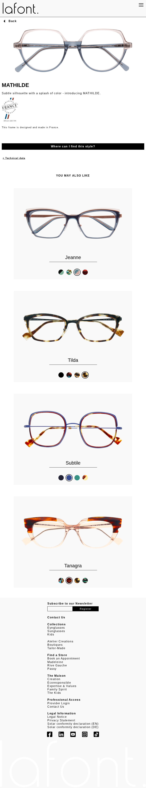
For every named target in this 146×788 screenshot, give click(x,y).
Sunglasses (56, 631)
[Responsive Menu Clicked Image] (141, 5)
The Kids (54, 692)
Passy (52, 668)
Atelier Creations (60, 641)
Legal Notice (57, 716)
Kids (50, 634)
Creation (54, 679)
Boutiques (55, 644)
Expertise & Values (62, 686)
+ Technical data (14, 158)
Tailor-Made (56, 648)
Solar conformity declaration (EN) (73, 723)
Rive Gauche (57, 665)
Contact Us (55, 706)
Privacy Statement (61, 720)
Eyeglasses (56, 627)
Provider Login (58, 703)
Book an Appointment (63, 658)
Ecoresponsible (59, 682)
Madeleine (55, 662)
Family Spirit (57, 689)
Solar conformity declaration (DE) (73, 727)
